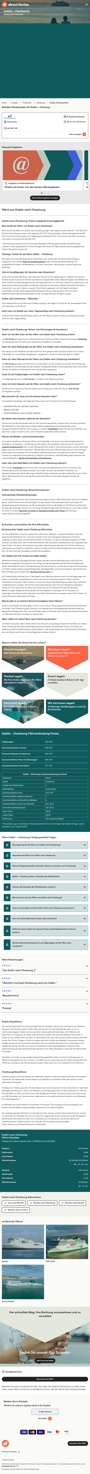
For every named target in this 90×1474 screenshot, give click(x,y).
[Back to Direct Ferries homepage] (15, 4)
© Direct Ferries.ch (8, 1460)
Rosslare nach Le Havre (18, 1210)
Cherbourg (40, 103)
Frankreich (26, 103)
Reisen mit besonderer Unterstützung (35, 458)
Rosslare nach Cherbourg (44, 1203)
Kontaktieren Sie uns (8, 1466)
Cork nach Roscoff (16, 1203)
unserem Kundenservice (12, 447)
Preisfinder (82, 339)
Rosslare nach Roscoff (74, 1203)
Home (4, 103)
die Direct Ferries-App (40, 572)
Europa (15, 103)
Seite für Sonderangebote (34, 262)
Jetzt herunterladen (44, 1361)
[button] (46, 845)
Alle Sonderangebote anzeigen (45, 198)
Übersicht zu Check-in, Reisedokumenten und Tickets (42, 511)
